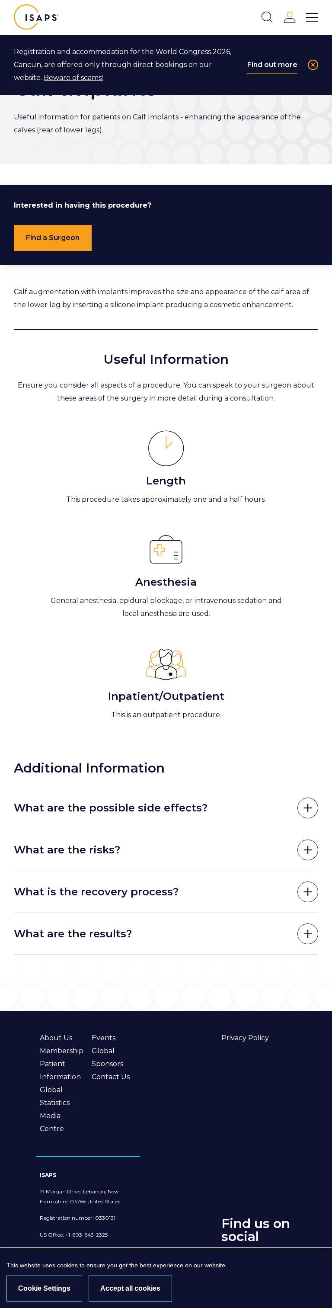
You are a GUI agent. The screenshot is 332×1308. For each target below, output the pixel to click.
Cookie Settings (44, 1288)
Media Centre (52, 1122)
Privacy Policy (245, 1038)
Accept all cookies (130, 1288)
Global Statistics (55, 1096)
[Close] (313, 64)
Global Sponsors (107, 1057)
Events (103, 1038)
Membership (61, 1051)
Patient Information (60, 1070)
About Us (56, 1038)
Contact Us (111, 1077)
